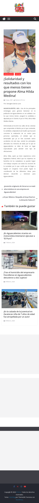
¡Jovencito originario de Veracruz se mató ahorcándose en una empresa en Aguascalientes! (19, 189)
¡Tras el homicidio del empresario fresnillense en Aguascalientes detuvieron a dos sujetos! (19, 275)
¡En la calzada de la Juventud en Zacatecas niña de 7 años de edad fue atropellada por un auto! (19, 314)
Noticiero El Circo (20, 100)
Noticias (18, 74)
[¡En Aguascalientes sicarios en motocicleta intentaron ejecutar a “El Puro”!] (19, 212)
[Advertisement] (19, 354)
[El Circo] (4, 18)
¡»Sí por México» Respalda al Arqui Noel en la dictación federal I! (19, 198)
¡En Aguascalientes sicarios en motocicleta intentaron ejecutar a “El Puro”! (19, 236)
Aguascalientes (8, 74)
